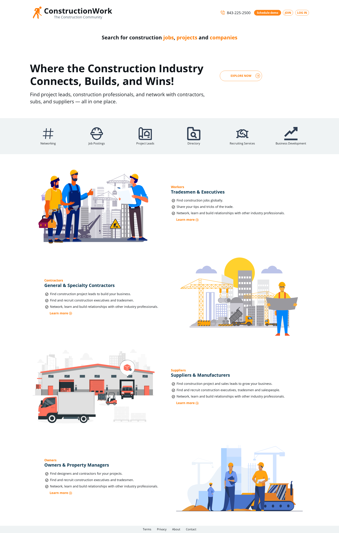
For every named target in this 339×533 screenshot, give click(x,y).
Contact (191, 529)
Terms (147, 529)
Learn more (185, 220)
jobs (168, 37)
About (176, 529)
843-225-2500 (239, 12)
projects (187, 37)
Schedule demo (267, 13)
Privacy (161, 529)
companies (223, 37)
